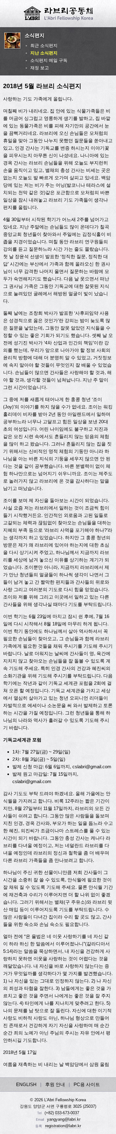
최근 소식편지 (44, 45)
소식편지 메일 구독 (48, 60)
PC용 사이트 (87, 1084)
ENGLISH (26, 1084)
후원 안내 (55, 1084)
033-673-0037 (67, 1113)
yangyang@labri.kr (63, 1119)
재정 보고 (39, 67)
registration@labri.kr (63, 1125)
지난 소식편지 (44, 52)
